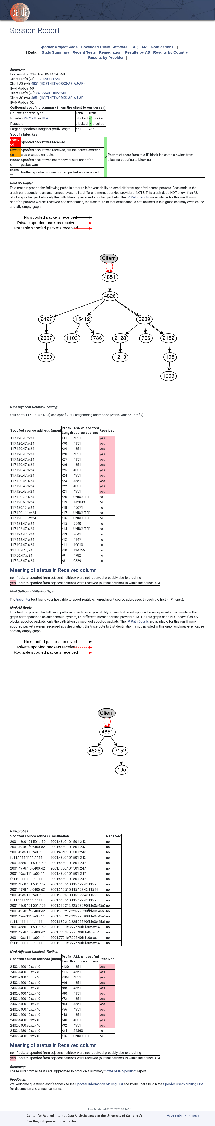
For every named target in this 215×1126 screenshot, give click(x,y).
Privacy (193, 1115)
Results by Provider (106, 58)
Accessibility (176, 1115)
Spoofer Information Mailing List (99, 1084)
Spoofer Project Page (58, 47)
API (144, 47)
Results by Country (170, 52)
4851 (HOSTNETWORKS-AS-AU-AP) (58, 84)
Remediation (110, 52)
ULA (45, 118)
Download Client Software (104, 47)
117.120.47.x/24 (48, 79)
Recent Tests (84, 52)
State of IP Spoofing (120, 1071)
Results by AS (137, 52)
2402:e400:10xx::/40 (51, 93)
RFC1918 (30, 118)
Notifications (162, 47)
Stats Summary (55, 52)
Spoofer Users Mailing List (183, 1084)
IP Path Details (138, 197)
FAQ (134, 47)
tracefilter (23, 599)
